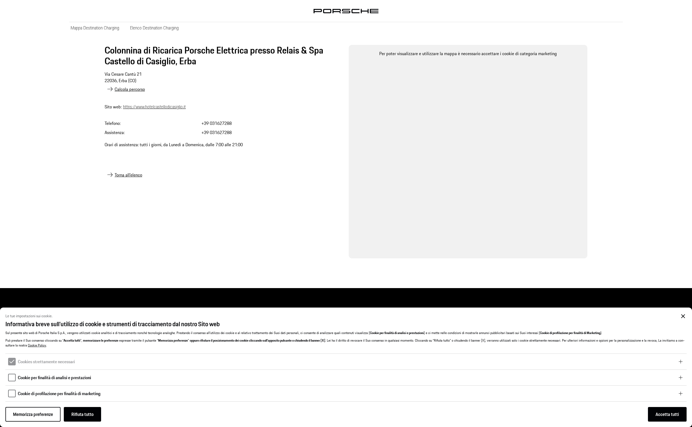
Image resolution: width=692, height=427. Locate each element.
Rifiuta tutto (82, 414)
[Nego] (683, 316)
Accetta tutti (667, 414)
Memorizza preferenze (33, 414)
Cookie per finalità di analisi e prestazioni (54, 377)
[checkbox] (12, 361)
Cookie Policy (37, 345)
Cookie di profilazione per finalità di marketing (59, 393)
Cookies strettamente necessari (46, 361)
